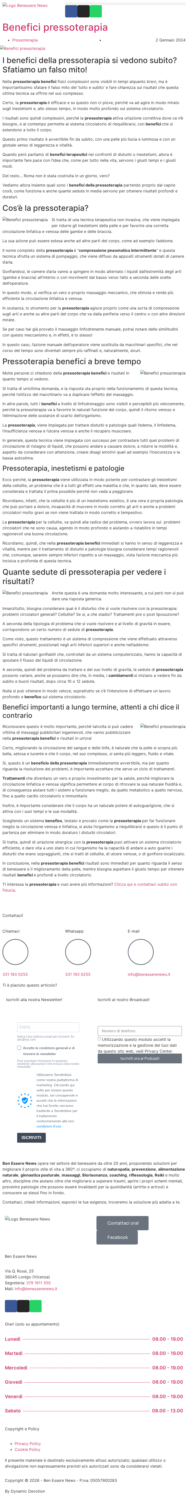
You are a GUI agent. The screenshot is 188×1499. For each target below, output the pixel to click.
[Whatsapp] (96, 11)
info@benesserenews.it (149, 974)
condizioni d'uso (48, 1126)
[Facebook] (71, 11)
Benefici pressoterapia (55, 27)
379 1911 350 (38, 1282)
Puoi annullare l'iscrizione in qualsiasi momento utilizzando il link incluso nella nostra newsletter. (48, 1063)
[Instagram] (83, 11)
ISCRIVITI (31, 1137)
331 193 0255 (15, 974)
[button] (125, 3)
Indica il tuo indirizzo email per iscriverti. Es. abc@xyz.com (46, 1038)
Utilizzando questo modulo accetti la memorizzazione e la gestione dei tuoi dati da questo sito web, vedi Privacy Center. (137, 1045)
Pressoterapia (25, 40)
